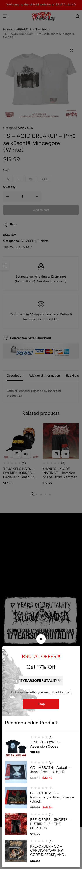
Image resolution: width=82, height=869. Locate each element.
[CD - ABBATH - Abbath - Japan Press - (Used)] (16, 772)
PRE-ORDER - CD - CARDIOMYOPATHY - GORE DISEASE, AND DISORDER (47, 850)
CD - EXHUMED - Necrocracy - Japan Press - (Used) (52, 797)
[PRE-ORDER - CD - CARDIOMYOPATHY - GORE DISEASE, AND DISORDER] (16, 851)
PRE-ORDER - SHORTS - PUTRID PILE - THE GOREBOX (50, 823)
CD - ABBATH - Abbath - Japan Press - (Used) (50, 770)
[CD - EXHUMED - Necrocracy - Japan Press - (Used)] (16, 797)
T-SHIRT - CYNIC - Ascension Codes (45, 744)
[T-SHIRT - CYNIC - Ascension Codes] (16, 747)
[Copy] (60, 680)
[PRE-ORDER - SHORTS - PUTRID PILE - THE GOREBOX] (16, 824)
